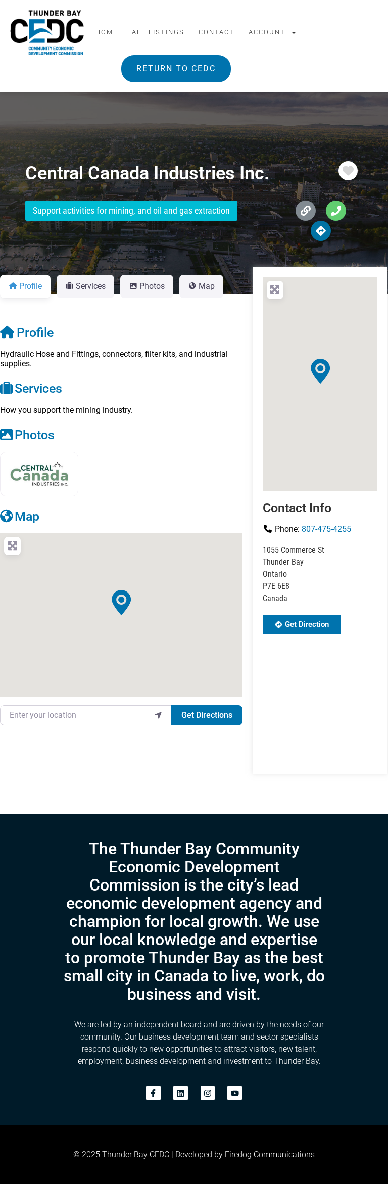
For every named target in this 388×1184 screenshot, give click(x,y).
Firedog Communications (270, 1154)
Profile (35, 332)
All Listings (158, 32)
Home (106, 32)
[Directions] (321, 231)
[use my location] (158, 715)
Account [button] (267, 32)
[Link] (306, 211)
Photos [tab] (152, 286)
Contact (216, 32)
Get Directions (206, 715)
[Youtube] (234, 1093)
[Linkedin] (180, 1093)
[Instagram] (208, 1093)
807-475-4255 (326, 529)
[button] (121, 602)
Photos (35, 434)
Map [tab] (207, 286)
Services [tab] (91, 286)
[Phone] (336, 211)
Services (38, 388)
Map (27, 516)
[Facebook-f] (153, 1093)
